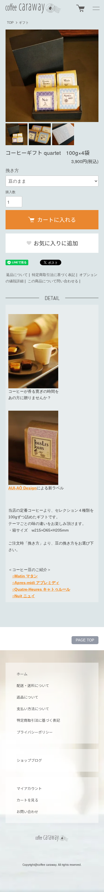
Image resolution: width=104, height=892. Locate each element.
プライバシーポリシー (35, 732)
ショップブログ (29, 760)
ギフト (24, 23)
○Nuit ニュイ (23, 596)
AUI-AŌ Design (22, 488)
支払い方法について (33, 708)
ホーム (22, 673)
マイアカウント (29, 788)
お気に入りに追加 (55, 243)
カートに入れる (56, 220)
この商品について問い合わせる (53, 281)
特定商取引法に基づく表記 (53, 275)
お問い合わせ (27, 811)
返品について (17, 275)
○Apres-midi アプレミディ (35, 582)
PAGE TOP (85, 640)
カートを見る (27, 800)
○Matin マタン (25, 576)
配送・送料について (33, 685)
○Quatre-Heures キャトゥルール (41, 589)
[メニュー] (95, 8)
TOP (10, 23)
